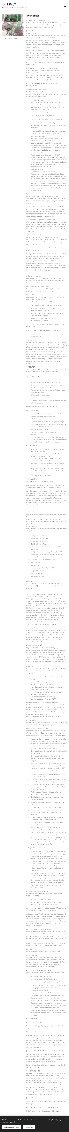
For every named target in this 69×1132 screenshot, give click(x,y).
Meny (65, 6)
